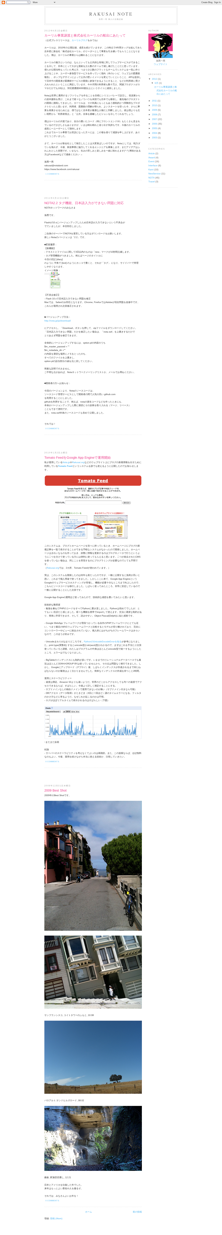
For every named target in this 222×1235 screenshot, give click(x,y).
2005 (155, 128)
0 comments (52, 428)
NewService (154, 173)
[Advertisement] (82, 188)
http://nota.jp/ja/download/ (57, 320)
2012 (155, 79)
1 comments (52, 174)
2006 (155, 123)
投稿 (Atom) (56, 1218)
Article (151, 153)
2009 (155, 110)
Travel (151, 181)
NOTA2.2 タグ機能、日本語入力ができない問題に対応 (84, 203)
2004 (155, 133)
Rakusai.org (78, 462)
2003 (155, 137)
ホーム (88, 1211)
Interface (152, 165)
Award (151, 157)
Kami (151, 169)
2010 (155, 105)
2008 (155, 114)
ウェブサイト (160, 64)
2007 (155, 119)
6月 (157, 83)
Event (151, 161)
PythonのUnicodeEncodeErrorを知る (103, 641)
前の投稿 (137, 1211)
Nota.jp (66, 462)
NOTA (151, 177)
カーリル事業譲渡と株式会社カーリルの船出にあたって (85, 35)
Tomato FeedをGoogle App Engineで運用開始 (77, 457)
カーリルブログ (80, 40)
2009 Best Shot (55, 790)
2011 (154, 100)
